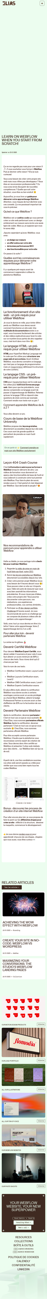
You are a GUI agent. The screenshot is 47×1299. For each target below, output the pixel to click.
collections (23, 1241)
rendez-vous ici (25, 834)
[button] (42, 3)
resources (23, 1237)
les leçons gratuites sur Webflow (27, 575)
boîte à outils (24, 1245)
